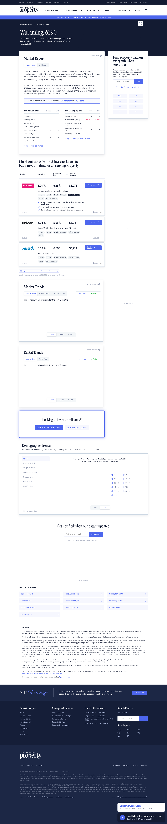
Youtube (65, 2)
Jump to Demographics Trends (77, 139)
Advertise (133, 2)
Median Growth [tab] (44, 293)
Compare (96, 212)
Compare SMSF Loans (77, 428)
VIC (136, 96)
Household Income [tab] (30, 472)
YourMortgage (69, 797)
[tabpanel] (62, 82)
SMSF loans (79, 101)
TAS (136, 111)
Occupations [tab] (28, 477)
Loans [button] (106, 10)
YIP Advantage (110, 2)
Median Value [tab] (31, 293)
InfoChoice (59, 797)
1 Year (52, 334)
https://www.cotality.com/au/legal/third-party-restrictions (42, 673)
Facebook (39, 2)
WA (120, 106)
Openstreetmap (64, 677)
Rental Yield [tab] (43, 359)
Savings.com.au (48, 797)
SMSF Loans (106, 17)
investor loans (66, 101)
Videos (138, 10)
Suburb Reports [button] (51, 10)
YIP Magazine (122, 2)
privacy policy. (94, 540)
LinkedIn (57, 2)
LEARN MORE (139, 692)
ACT (120, 111)
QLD (119, 101)
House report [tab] (30, 65)
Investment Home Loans (88, 17)
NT (136, 106)
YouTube (144, 765)
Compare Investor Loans (49, 428)
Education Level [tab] (29, 481)
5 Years (61, 334)
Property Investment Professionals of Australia (132, 797)
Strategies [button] (92, 10)
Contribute (144, 2)
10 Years (70, 334)
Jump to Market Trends (33, 146)
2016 (95, 507)
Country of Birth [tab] (29, 463)
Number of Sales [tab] (59, 293)
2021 (104, 507)
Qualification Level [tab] (30, 486)
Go (143, 718)
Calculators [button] (122, 10)
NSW (120, 96)
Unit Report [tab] (43, 65)
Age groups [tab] (27, 458)
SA (136, 101)
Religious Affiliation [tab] (30, 468)
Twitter (48, 2)
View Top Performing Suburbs (128, 87)
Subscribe (96, 534)
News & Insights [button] (73, 10)
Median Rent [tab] (30, 359)
